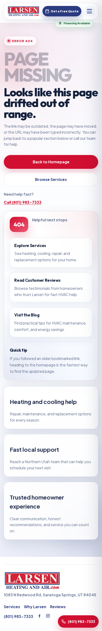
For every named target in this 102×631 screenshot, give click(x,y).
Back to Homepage (51, 162)
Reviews (58, 606)
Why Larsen (35, 606)
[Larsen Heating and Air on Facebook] (39, 615)
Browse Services (51, 179)
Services (12, 606)
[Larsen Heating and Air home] (23, 11)
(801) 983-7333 (18, 616)
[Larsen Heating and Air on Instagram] (48, 615)
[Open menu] (89, 11)
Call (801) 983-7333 (23, 202)
